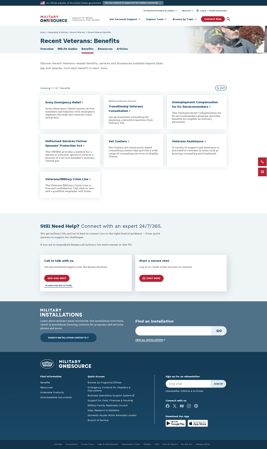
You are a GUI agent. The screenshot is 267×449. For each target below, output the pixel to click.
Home (43, 32)
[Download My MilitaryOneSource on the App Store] (198, 422)
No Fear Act (186, 444)
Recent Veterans (77, 32)
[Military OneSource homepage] (56, 19)
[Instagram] (189, 406)
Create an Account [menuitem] (218, 11)
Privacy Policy (87, 444)
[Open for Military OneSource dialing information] (262, 161)
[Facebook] (168, 406)
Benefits (87, 48)
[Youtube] (182, 406)
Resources (105, 48)
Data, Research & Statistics (103, 410)
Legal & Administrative (107, 444)
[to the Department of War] (42, 3)
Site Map (58, 444)
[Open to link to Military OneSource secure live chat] (262, 172)
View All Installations (149, 339)
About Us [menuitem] (186, 11)
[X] (175, 406)
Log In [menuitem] (203, 11)
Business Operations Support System (110, 395)
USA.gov (147, 444)
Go (219, 331)
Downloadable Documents (56, 397)
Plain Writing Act (170, 444)
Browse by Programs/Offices (104, 382)
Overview (46, 48)
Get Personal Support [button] (123, 19)
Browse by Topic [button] (183, 19)
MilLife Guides (67, 48)
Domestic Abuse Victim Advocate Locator (112, 415)
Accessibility (72, 444)
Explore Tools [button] (154, 19)
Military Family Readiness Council (108, 405)
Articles (122, 48)
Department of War (131, 444)
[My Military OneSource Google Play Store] (176, 422)
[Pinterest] (196, 406)
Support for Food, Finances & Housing (110, 400)
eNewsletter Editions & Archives (184, 391)
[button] (133, 3)
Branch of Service (98, 420)
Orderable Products (52, 392)
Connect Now (212, 18)
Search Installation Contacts (67, 337)
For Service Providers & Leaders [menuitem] (159, 11)
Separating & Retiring (58, 32)
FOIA (157, 444)
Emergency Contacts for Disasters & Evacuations (109, 389)
